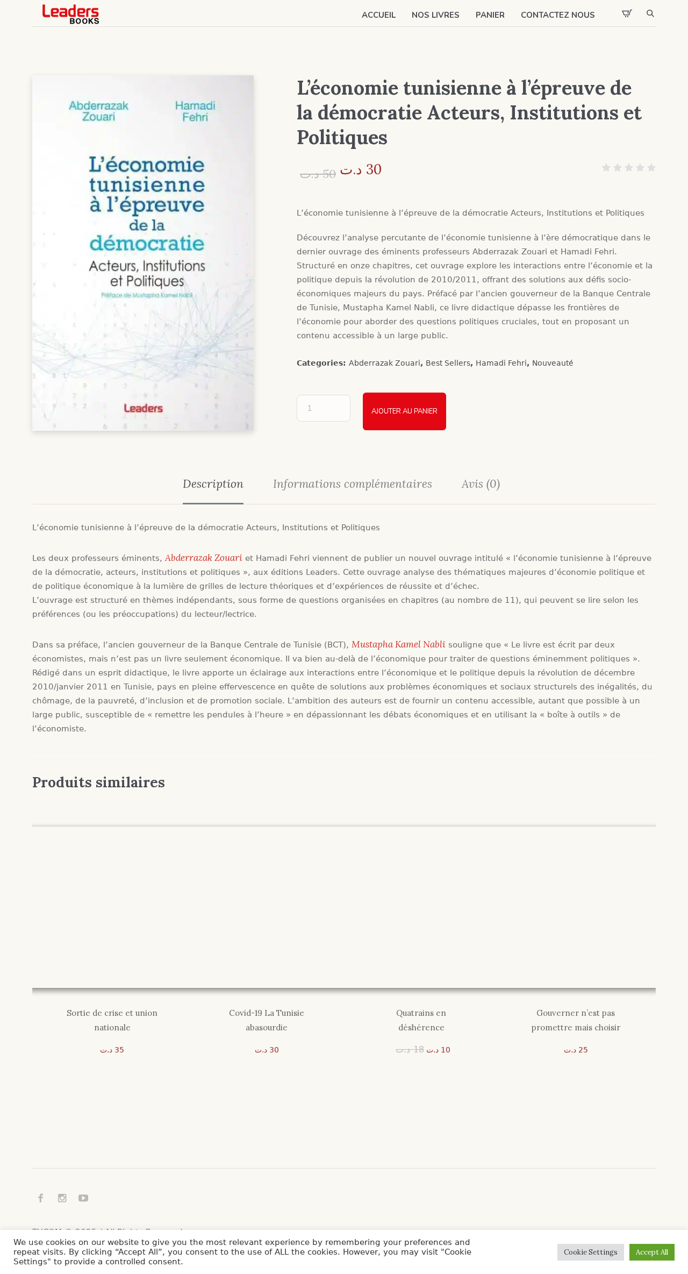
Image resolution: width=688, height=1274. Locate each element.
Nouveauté (553, 363)
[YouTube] (83, 1198)
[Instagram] (62, 1198)
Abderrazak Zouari (384, 363)
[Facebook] (40, 1198)
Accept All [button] (652, 1252)
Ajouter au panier (404, 411)
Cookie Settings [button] (591, 1252)
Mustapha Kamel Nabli (399, 644)
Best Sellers (448, 363)
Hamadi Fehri (501, 363)
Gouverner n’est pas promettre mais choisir (576, 1020)
